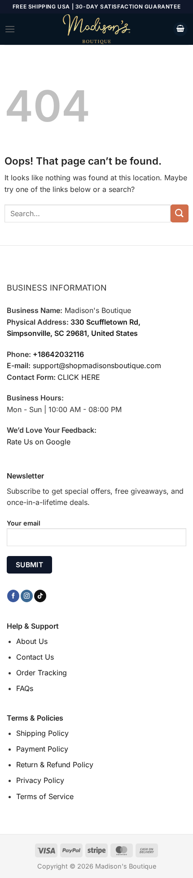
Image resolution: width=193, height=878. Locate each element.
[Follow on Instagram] (27, 596)
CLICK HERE (78, 377)
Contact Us (35, 656)
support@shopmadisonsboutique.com (97, 365)
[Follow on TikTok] (40, 596)
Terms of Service (45, 796)
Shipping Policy (42, 733)
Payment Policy (42, 748)
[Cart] (180, 29)
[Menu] (9, 29)
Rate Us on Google (38, 441)
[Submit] (180, 213)
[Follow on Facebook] (13, 596)
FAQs (24, 688)
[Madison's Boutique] (96, 29)
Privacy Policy (40, 780)
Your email (23, 523)
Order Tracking (41, 672)
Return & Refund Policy (54, 764)
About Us (32, 641)
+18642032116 (58, 354)
